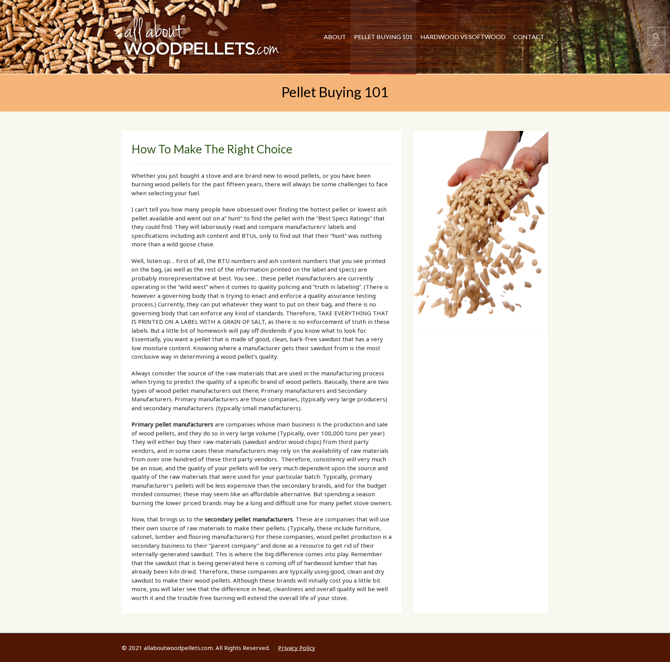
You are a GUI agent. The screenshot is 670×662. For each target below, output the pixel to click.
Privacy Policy (296, 648)
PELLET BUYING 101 (383, 36)
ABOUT (335, 36)
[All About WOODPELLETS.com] (201, 37)
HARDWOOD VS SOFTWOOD (463, 36)
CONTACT (528, 36)
